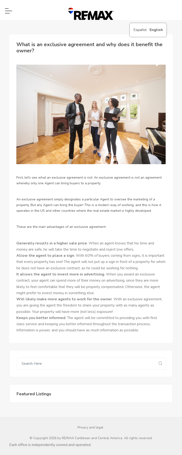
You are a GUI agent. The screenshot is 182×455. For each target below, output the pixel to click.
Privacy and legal (90, 427)
